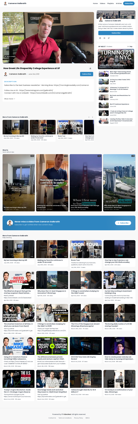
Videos (102, 3)
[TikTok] (108, 38)
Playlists (110, 3)
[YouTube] (104, 38)
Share (89, 15)
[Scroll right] (92, 117)
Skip (130, 46)
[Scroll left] (88, 117)
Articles (119, 3)
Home (95, 3)
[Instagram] (100, 38)
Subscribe (129, 3)
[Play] (48, 37)
